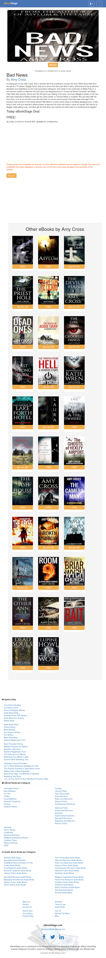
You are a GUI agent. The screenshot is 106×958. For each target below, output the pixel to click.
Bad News (17, 74)
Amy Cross (18, 79)
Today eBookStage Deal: (23, 111)
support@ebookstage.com (54, 929)
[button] (11, 175)
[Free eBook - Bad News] (53, 36)
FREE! (11, 117)
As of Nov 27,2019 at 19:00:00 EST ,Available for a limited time (32, 121)
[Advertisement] (53, 142)
